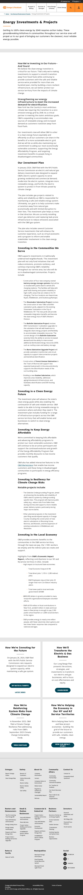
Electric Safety (24, 783)
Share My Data (24, 822)
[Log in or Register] (79, 7)
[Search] (71, 7)
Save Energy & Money (52, 7)
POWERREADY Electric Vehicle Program (24, 833)
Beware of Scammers (23, 774)
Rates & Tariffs (9, 857)
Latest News (20, 692)
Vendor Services (53, 824)
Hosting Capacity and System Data (54, 833)
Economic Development (38, 827)
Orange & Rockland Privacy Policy (14, 885)
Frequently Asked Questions (69, 777)
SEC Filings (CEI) (68, 819)
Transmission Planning (53, 828)
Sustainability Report (41, 795)
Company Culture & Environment (40, 782)
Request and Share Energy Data (10, 833)
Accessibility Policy (38, 885)
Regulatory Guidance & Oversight (38, 790)
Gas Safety (23, 790)
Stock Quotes (68, 827)
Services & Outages (41, 7)
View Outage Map (10, 778)
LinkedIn (70, 863)
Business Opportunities (53, 838)
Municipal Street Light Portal (39, 867)
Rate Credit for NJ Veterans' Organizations (54, 796)
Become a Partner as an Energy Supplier (55, 816)
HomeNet (8, 887)
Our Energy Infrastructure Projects (20, 14)
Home (7, 14)
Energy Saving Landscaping (9, 828)
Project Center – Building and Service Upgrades (11, 838)
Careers (37, 778)
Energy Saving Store (11, 824)
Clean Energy (61, 7)
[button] (76, 1)
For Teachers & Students (53, 786)
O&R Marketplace (25, 465)
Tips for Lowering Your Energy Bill (10, 816)
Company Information (38, 774)
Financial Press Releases (68, 823)
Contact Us (66, 1)
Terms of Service (57, 885)
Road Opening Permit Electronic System (39, 861)
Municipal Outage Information (40, 855)
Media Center (38, 786)
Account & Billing (31, 7)
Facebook (71, 854)
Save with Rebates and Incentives (10, 820)
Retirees (37, 798)
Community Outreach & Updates (55, 781)
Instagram (71, 868)
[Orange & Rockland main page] (10, 7)
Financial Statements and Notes (68, 814)
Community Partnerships (52, 777)
